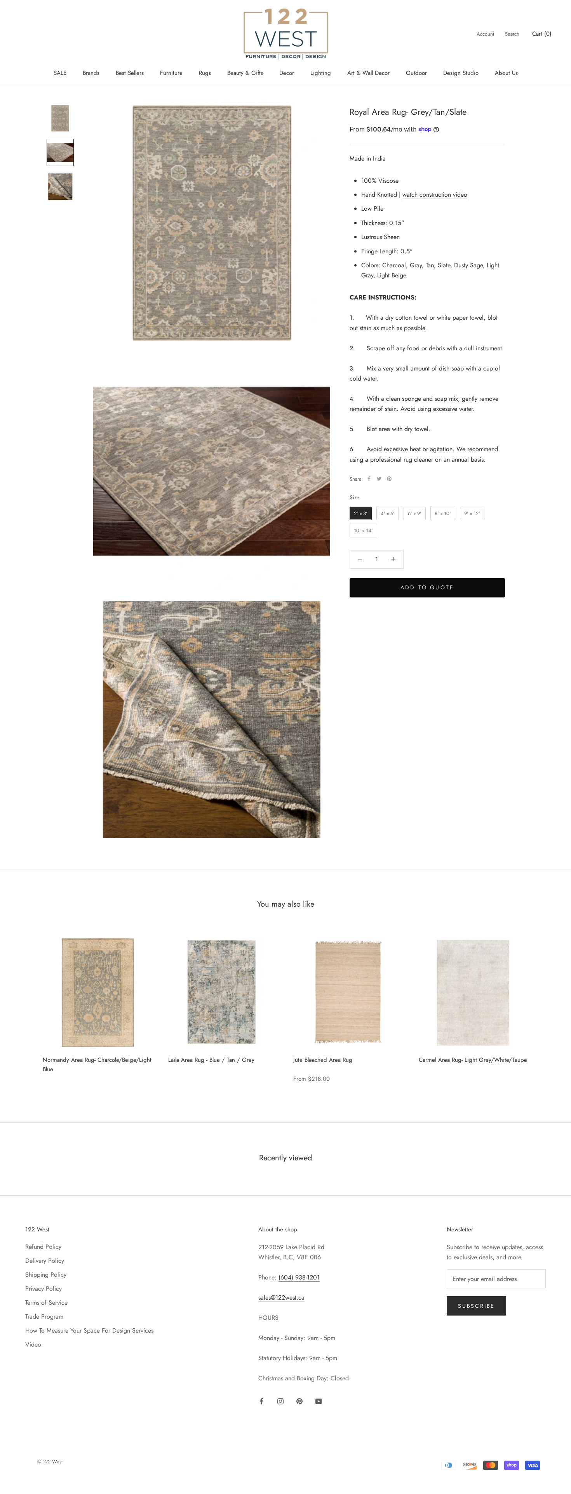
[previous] (24, 1005)
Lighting (320, 73)
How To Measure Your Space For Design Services (89, 1330)
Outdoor (416, 73)
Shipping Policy (45, 1274)
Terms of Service (46, 1302)
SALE (60, 73)
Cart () (542, 33)
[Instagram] (280, 1401)
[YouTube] (318, 1401)
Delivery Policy (44, 1260)
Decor (286, 73)
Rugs (205, 73)
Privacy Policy (43, 1288)
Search (512, 34)
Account (485, 34)
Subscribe (476, 1306)
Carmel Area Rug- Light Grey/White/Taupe (473, 1060)
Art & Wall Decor (368, 73)
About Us (506, 73)
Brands (91, 73)
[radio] (361, 513)
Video (33, 1344)
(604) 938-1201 (299, 1277)
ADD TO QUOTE (427, 587)
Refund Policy (43, 1246)
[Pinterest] (389, 478)
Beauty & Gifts (245, 73)
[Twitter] (379, 478)
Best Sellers (130, 73)
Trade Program (44, 1316)
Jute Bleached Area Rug (322, 1060)
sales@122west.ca (281, 1297)
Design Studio (461, 73)
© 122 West (50, 1461)
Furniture (171, 73)
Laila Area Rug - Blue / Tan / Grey (211, 1060)
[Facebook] (369, 478)
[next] (546, 1005)
